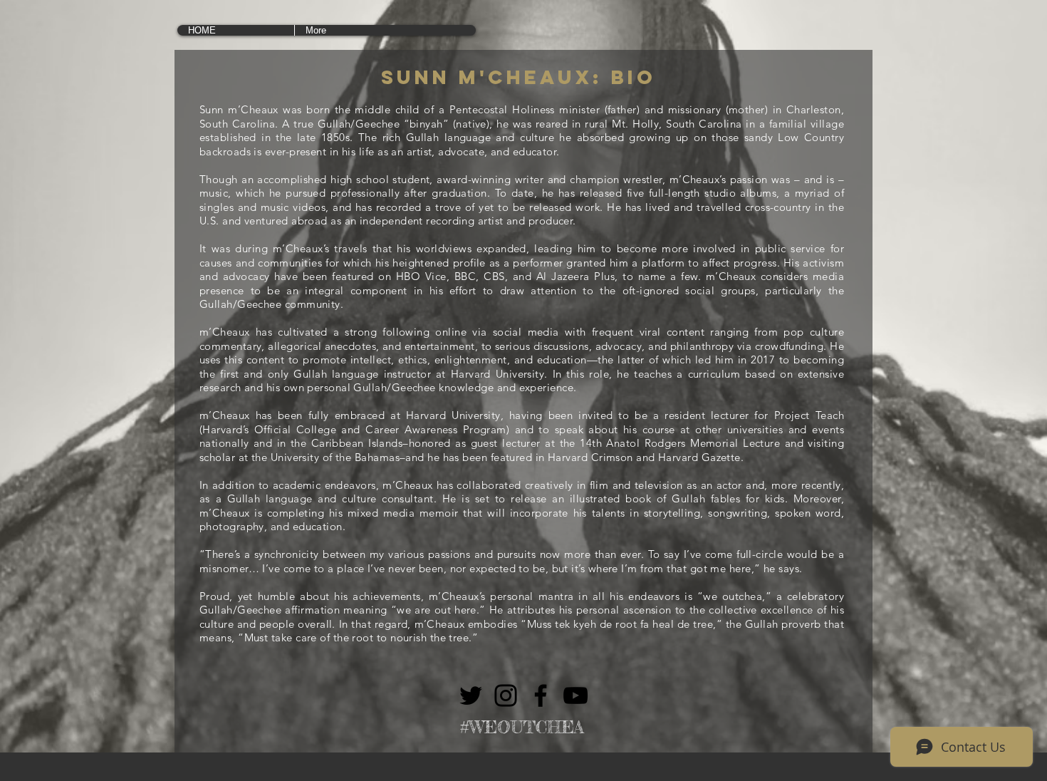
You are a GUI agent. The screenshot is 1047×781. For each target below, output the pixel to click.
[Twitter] (471, 695)
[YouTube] (575, 695)
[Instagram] (506, 695)
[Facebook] (541, 695)
